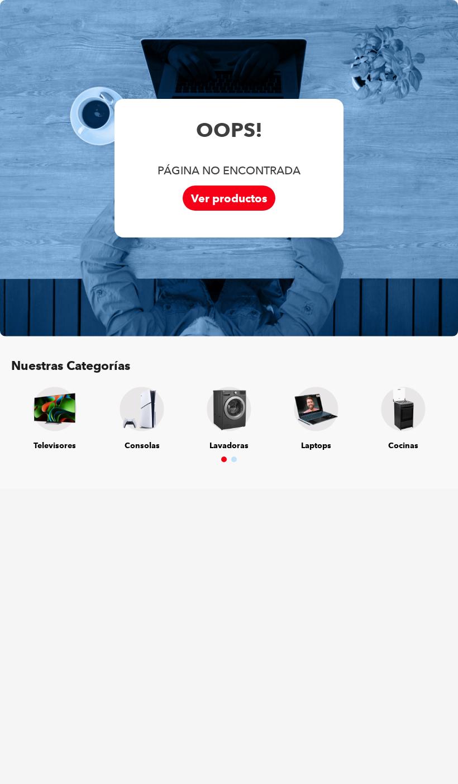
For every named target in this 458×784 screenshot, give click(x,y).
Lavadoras (229, 445)
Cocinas (403, 445)
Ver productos (229, 198)
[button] (224, 459)
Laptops (316, 445)
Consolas (142, 445)
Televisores (55, 445)
